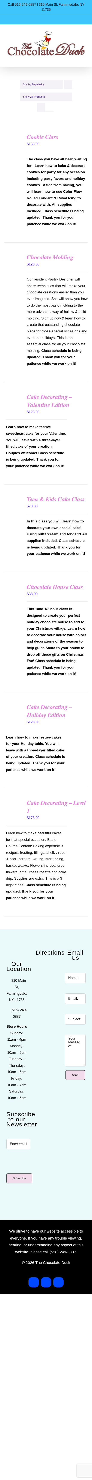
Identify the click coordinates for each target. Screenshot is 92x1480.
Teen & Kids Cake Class (56, 499)
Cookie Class (42, 137)
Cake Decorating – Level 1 (56, 806)
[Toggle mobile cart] (76, 59)
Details (13, 143)
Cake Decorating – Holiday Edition (49, 711)
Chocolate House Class (55, 587)
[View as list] (49, 107)
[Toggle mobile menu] (84, 59)
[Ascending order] (68, 84)
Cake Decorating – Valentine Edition (49, 401)
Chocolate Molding (50, 257)
